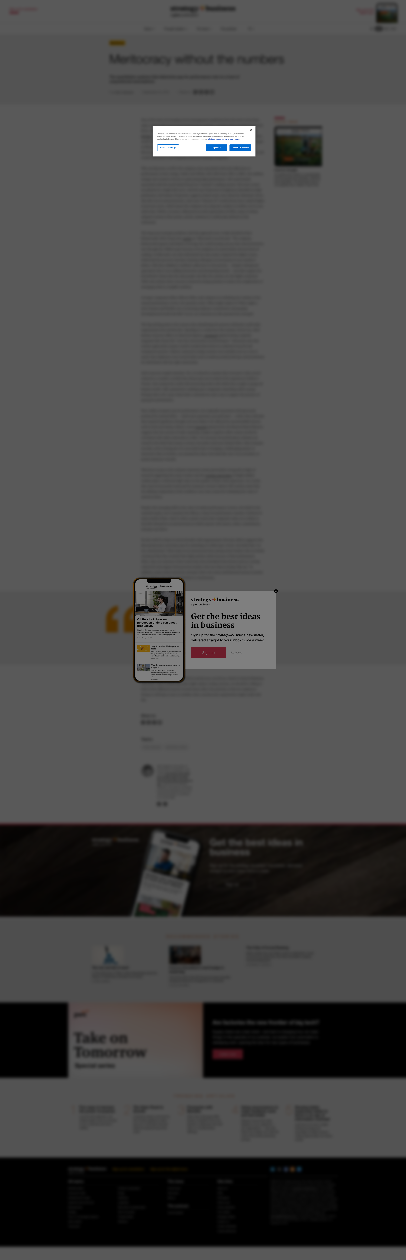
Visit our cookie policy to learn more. (223, 139)
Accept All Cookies (240, 147)
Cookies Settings (168, 147)
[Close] (251, 129)
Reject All (216, 147)
